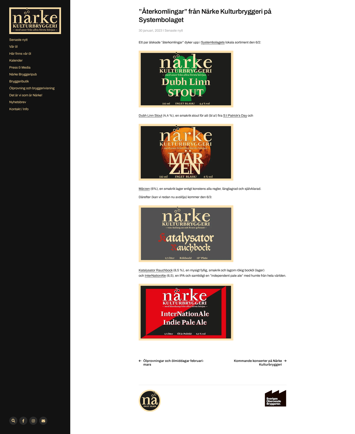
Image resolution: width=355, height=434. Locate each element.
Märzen (144, 189)
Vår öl (13, 46)
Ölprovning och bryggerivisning (32, 88)
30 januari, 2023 (150, 30)
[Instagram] (33, 421)
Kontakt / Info (18, 109)
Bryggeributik (19, 81)
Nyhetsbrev (17, 102)
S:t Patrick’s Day (235, 115)
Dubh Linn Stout (150, 115)
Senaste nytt (18, 40)
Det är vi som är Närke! (25, 95)
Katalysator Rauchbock (156, 270)
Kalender (16, 60)
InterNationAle (155, 275)
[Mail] (43, 421)
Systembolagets (213, 42)
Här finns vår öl (20, 53)
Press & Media (20, 67)
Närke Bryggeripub (23, 74)
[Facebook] (23, 421)
